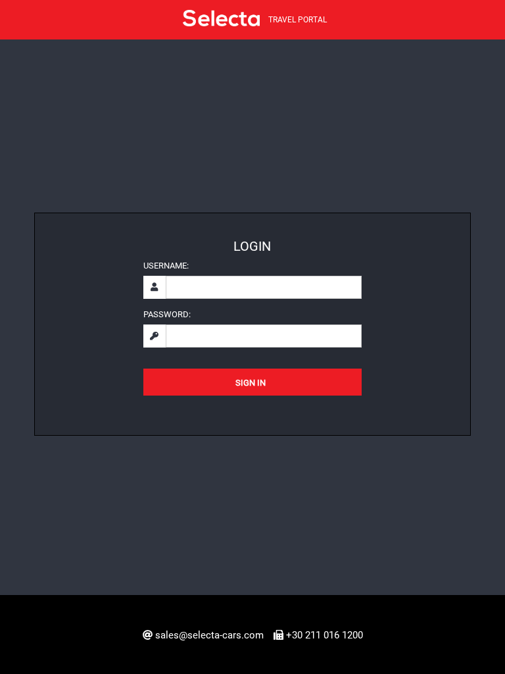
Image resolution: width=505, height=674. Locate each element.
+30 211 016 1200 (324, 635)
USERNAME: (166, 266)
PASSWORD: (167, 314)
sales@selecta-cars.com (209, 635)
